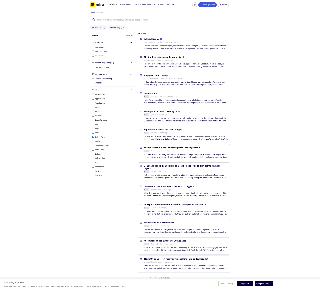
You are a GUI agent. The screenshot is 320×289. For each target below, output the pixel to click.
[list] (162, 42)
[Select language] (194, 4)
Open (146, 96)
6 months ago (162, 115)
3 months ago (179, 78)
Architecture (100, 103)
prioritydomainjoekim (158, 96)
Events (161, 4)
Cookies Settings (227, 283)
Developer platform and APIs (161, 78)
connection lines (102, 145)
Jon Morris (154, 133)
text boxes (99, 175)
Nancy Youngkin (149, 42)
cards (97, 141)
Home (92, 12)
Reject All (245, 283)
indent (97, 154)
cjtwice (153, 115)
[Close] (316, 283)
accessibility (100, 94)
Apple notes (100, 98)
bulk (97, 132)
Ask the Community (164, 42)
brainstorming (101, 120)
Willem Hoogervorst (158, 151)
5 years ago (169, 60)
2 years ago (166, 190)
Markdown (99, 166)
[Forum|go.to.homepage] (103, 4)
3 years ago (171, 151)
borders (98, 115)
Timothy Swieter (156, 244)
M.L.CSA (147, 78)
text (97, 171)
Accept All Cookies (263, 283)
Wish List (170, 4)
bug (96, 124)
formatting (99, 149)
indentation (100, 158)
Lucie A (153, 208)
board (97, 111)
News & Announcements (145, 4)
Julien (146, 60)
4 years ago (166, 171)
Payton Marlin (156, 190)
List (96, 162)
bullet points (100, 137)
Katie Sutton (155, 226)
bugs (97, 128)
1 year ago (176, 42)
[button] (207, 4)
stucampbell (155, 171)
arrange (98, 107)
